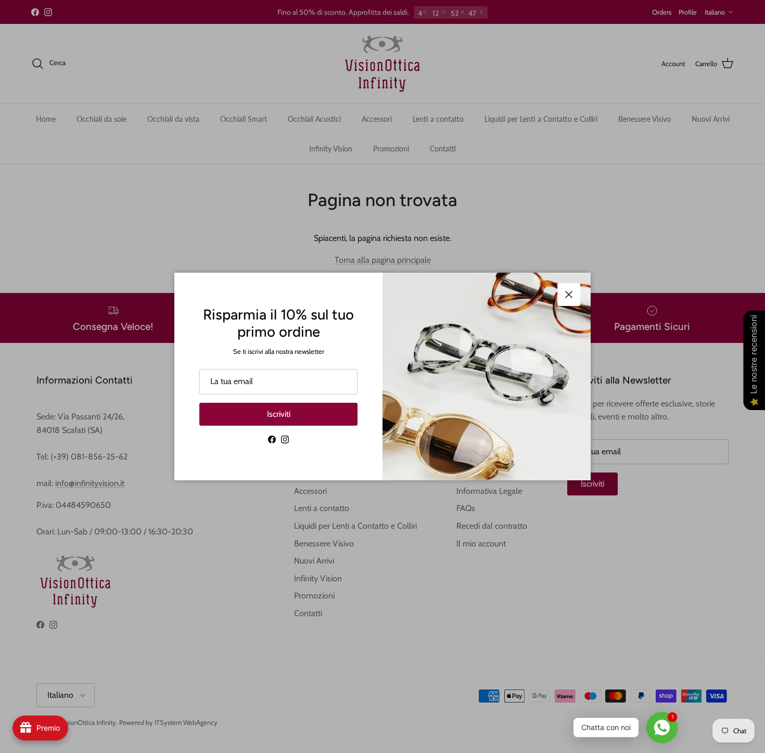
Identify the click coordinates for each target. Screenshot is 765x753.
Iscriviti (278, 414)
